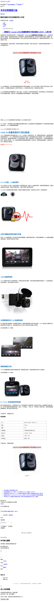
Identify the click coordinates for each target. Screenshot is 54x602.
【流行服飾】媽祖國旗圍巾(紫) (10, 490)
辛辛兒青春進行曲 (9, 10)
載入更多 (2, 519)
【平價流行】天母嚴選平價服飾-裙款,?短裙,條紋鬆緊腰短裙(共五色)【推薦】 (21, 496)
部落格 (4, 24)
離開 (7, 599)
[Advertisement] (12, 106)
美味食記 (11, 515)
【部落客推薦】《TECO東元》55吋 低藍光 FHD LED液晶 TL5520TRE (19, 491)
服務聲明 (39, 583)
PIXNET (17, 583)
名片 (4, 26)
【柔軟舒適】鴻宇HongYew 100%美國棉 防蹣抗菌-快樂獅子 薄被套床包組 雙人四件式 (23, 493)
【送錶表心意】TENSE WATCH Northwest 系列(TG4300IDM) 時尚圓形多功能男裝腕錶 (23, 495)
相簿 (4, 23)
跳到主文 (3, 14)
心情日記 (11, 20)
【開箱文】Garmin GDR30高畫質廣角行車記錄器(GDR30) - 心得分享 (27, 32)
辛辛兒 (2, 503)
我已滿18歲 (3, 599)
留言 (12, 511)
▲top (2, 517)
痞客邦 (9, 511)
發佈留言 (2, 528)
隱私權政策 (34, 583)
